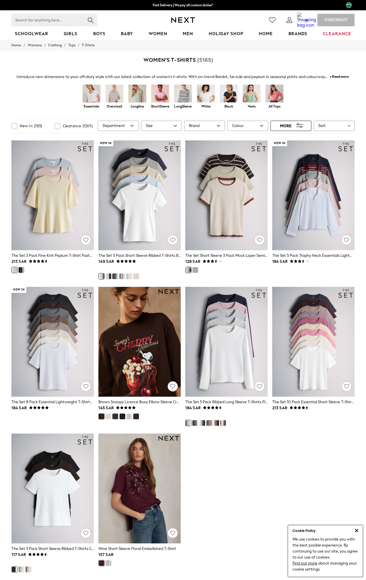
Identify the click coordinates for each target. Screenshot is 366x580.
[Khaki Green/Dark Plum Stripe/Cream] (188, 270)
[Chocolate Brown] (136, 416)
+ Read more (339, 76)
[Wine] (101, 563)
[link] (289, 20)
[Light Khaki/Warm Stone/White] (21, 569)
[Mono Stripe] (115, 416)
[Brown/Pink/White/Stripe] (223, 423)
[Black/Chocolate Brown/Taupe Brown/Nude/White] (202, 423)
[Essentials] (91, 94)
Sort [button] (322, 125)
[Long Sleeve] (183, 94)
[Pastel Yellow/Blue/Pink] (14, 270)
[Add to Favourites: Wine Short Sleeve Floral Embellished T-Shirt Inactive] (173, 533)
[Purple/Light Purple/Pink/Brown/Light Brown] (209, 423)
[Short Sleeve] (160, 94)
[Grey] (108, 563)
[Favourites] (272, 20)
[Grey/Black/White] (195, 270)
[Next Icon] (183, 20)
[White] (205, 94)
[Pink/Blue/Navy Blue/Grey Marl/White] (188, 423)
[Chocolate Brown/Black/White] (14, 569)
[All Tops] (274, 94)
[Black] (228, 94)
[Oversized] (114, 94)
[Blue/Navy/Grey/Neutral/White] (101, 276)
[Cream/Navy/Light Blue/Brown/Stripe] (115, 276)
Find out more (305, 563)
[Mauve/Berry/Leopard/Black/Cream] (216, 423)
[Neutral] (108, 276)
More (285, 125)
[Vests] (251, 94)
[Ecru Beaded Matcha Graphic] (108, 416)
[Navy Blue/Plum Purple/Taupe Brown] (21, 270)
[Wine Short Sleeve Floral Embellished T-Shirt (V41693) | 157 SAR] (139, 488)
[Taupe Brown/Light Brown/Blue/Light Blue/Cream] (129, 276)
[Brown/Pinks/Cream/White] (122, 276)
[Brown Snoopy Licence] (101, 416)
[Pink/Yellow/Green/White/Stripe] (136, 276)
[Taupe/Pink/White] (28, 569)
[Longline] (137, 94)
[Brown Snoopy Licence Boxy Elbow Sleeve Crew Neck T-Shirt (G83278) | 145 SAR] (139, 342)
